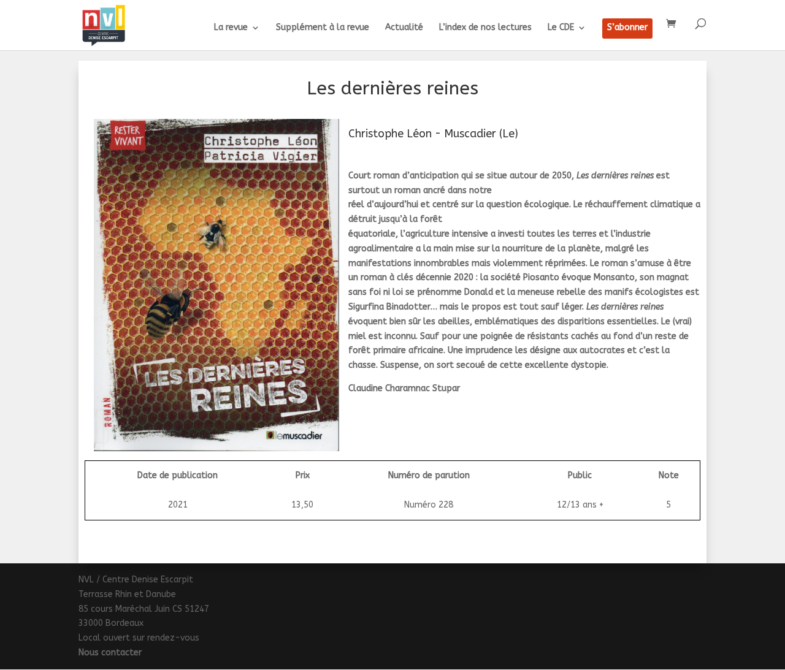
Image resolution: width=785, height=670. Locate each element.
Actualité (404, 27)
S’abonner (627, 27)
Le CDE (561, 27)
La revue (231, 27)
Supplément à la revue (322, 27)
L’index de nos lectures (485, 27)
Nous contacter (110, 652)
